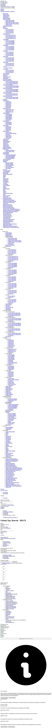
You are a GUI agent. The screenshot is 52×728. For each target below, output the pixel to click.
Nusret (2, 523)
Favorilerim (3, 4)
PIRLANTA (5, 13)
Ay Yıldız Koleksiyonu (7, 215)
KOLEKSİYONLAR (7, 199)
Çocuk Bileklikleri (6, 170)
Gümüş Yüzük (6, 131)
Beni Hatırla (4, 505)
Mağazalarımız (8, 612)
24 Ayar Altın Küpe (9, 55)
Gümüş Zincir (6, 144)
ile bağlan (2, 507)
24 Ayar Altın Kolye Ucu (11, 38)
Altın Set (5, 66)
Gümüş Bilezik (6, 120)
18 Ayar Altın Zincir (10, 72)
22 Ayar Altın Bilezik (10, 48)
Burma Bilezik (8, 123)
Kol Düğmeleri (6, 152)
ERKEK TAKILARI (7, 148)
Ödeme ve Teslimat (9, 600)
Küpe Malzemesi (6, 185)
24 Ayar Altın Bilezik (10, 49)
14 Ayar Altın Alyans (10, 63)
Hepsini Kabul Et (12, 697)
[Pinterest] (4, 575)
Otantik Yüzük (8, 136)
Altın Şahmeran (6, 73)
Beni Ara (5, 546)
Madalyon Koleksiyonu (7, 205)
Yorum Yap (8, 538)
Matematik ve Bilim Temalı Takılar (10, 226)
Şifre (1, 502)
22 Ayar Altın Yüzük (10, 59)
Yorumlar (5, 543)
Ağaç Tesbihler (9, 166)
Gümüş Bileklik (6, 113)
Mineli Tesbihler (11, 422)
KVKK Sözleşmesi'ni (6, 563)
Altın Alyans (5, 62)
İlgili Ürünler (5, 557)
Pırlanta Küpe (6, 16)
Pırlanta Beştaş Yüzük (10, 21)
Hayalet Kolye (8, 102)
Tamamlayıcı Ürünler (7, 555)
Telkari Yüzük (8, 135)
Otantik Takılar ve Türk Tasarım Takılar (11, 227)
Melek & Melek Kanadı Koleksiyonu (10, 211)
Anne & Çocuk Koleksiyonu (9, 219)
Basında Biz (8, 613)
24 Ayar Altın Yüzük (10, 61)
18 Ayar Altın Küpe (9, 53)
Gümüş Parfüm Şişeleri (7, 174)
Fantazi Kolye (8, 106)
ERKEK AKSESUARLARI (11, 594)
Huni (4, 189)
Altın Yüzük (5, 56)
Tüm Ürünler (8, 107)
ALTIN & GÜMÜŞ (7, 79)
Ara (13, 7)
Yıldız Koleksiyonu (7, 217)
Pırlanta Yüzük (9, 24)
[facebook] (4, 567)
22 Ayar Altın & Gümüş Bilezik (12, 90)
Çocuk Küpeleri (6, 171)
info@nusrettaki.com (10, 622)
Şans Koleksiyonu (6, 218)
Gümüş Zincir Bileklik (12, 362)
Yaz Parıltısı (5, 203)
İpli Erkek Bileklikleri (10, 158)
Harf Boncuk (5, 180)
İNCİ (7, 591)
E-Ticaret (22, 638)
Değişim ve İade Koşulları (11, 607)
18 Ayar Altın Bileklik (10, 41)
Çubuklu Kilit (6, 178)
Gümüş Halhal (6, 142)
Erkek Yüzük (5, 149)
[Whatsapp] (4, 580)
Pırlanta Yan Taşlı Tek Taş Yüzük (12, 23)
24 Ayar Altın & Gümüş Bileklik (12, 87)
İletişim (7, 615)
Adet (1, 529)
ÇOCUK (5, 169)
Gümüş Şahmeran (6, 141)
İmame (4, 176)
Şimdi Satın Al (3, 531)
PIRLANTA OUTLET (7, 26)
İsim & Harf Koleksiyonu (8, 206)
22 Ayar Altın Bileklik (10, 42)
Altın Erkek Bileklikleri (10, 156)
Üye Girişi (5, 497)
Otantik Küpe (8, 130)
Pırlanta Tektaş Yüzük (10, 20)
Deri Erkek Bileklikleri (10, 157)
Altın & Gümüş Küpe (7, 92)
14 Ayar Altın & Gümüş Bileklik (12, 85)
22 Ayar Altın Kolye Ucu (11, 37)
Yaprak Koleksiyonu (7, 214)
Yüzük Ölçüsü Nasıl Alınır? (11, 601)
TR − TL (4, 1)
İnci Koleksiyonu (6, 222)
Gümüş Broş (5, 140)
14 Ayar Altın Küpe (9, 52)
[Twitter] (4, 570)
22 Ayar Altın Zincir (10, 71)
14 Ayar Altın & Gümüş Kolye (12, 81)
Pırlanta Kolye (6, 14)
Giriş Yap (2, 506)
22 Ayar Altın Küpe (9, 54)
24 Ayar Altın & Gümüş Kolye (12, 83)
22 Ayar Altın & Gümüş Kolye (12, 82)
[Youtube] (4, 578)
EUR (5, 3)
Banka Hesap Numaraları (11, 604)
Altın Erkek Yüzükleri (10, 150)
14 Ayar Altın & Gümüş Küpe (12, 94)
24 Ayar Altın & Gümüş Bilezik (12, 91)
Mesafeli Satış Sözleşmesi (11, 606)
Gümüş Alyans (6, 139)
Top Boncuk (5, 179)
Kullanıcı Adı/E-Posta (5, 500)
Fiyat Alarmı (12, 538)
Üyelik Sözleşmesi (9, 605)
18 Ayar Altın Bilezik (10, 47)
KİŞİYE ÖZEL (9, 595)
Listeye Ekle (3, 538)
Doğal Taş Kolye (11, 345)
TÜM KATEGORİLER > (8, 511)
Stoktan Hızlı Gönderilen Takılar (9, 201)
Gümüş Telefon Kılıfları (8, 193)
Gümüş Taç (5, 143)
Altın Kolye (5, 28)
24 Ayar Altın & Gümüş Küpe (12, 93)
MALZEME (5, 173)
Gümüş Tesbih (11, 419)
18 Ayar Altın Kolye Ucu (11, 36)
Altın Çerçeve (6, 74)
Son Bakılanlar (6, 558)
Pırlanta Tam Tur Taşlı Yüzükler (12, 22)
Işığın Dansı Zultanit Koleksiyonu (10, 223)
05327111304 (3, 584)
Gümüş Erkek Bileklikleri (11, 154)
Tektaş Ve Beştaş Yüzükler (11, 133)
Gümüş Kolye (6, 100)
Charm (4, 186)
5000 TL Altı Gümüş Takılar (8, 202)
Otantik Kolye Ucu (9, 111)
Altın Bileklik (5, 39)
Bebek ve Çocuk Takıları (11, 598)
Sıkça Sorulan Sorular (10, 616)
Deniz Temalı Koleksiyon (8, 221)
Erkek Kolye (5, 160)
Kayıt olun (15, 561)
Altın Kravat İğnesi (7, 159)
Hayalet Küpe (8, 127)
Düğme (4, 192)
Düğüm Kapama (6, 188)
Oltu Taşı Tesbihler (9, 163)
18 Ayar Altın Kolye (10, 30)
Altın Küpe (5, 50)
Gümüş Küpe (5, 125)
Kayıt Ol (7, 506)
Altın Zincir (5, 68)
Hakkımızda (8, 611)
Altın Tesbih (10, 420)
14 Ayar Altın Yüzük (10, 57)
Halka (4, 194)
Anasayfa (5, 510)
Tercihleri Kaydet (11, 726)
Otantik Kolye (8, 105)
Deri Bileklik (10, 361)
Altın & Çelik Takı (7, 76)
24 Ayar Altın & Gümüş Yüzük (12, 98)
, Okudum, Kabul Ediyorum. (12, 563)
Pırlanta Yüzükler (6, 19)
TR (3, 2)
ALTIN (4, 27)
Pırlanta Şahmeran (6, 18)
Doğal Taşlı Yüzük (12, 384)
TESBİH (5, 161)
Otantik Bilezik (9, 124)
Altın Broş (5, 75)
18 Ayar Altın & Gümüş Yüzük (12, 97)
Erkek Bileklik (6, 153)
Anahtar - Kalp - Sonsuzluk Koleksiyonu (11, 209)
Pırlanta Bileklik (6, 15)
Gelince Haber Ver (4, 537)
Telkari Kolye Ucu (9, 110)
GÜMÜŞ (5, 99)
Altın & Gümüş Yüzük (7, 96)
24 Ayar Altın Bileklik (10, 44)
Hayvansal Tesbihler (10, 167)
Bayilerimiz (8, 614)
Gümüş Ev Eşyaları (7, 197)
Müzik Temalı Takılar (7, 225)
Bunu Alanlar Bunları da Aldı (9, 556)
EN (7, 2)
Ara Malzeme (5, 182)
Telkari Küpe (8, 128)
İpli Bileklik (10, 360)
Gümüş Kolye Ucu (7, 108)
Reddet (26, 694)
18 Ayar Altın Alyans (10, 64)
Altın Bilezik (5, 45)
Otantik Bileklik (9, 118)
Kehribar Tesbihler (9, 162)
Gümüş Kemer (6, 145)
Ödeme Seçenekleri (7, 542)
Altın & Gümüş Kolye (7, 80)
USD (3, 3)
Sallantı (4, 191)
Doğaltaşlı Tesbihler (10, 165)
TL (1, 3)
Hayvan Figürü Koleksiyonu (9, 208)
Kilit (4, 177)
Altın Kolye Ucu (6, 33)
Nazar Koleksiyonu (7, 213)
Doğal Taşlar (5, 196)
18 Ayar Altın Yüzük (10, 58)
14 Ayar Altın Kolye (10, 29)
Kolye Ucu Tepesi (6, 195)
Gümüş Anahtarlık (6, 146)
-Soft (20, 638)
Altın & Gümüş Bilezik (7, 88)
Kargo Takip (3, 5)
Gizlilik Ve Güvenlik (10, 608)
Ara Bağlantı (5, 184)
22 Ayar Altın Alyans (10, 65)
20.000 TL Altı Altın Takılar (8, 200)
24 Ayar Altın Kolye (10, 32)
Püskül (4, 175)
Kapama (4, 187)
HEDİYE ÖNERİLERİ (10, 596)
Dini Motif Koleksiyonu (8, 220)
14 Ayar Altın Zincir (10, 70)
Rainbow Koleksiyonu (7, 204)
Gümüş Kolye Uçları (10, 109)
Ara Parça (5, 183)
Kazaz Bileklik (9, 116)
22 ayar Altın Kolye (10, 31)
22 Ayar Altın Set (9, 67)
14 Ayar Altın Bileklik (10, 40)
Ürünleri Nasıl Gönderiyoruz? (12, 603)
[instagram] (4, 573)
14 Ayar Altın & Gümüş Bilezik (12, 89)
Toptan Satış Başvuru (10, 617)
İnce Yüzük (8, 134)
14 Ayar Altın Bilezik (10, 46)
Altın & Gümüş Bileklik (8, 84)
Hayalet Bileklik (9, 115)
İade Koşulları (6, 545)
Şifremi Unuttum (10, 505)
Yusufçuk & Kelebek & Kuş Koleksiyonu (11, 210)
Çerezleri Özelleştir (4, 697)
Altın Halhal (5, 78)
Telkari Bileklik (9, 117)
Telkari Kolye (8, 104)
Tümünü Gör (10, 243)
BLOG (7, 618)
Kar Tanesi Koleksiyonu (8, 212)
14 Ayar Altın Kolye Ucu (11, 35)
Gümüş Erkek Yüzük (10, 151)
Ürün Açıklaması (6, 541)
